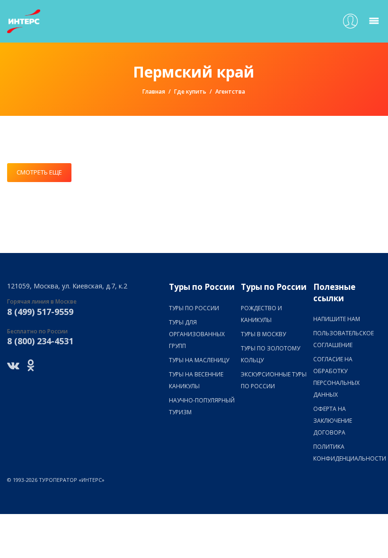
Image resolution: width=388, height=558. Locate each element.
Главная (153, 91)
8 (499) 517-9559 (40, 311)
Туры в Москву (263, 334)
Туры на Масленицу (199, 360)
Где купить (190, 91)
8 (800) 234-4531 (40, 341)
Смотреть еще (39, 172)
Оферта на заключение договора (332, 420)
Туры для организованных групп (197, 334)
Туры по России (194, 308)
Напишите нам (336, 319)
